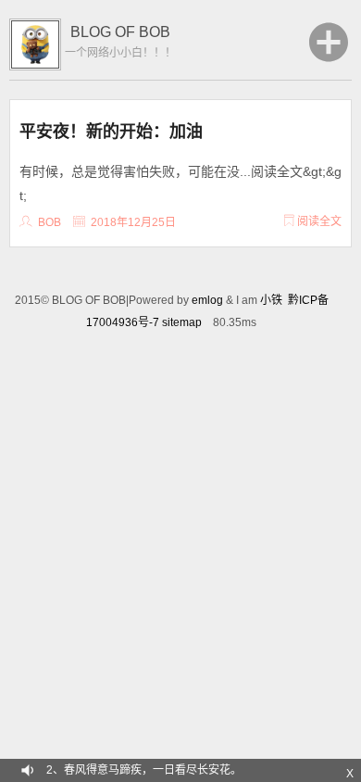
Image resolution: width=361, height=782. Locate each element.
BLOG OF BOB (120, 32)
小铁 (271, 300)
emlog (207, 300)
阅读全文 (318, 221)
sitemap (182, 322)
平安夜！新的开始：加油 (111, 131)
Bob (49, 222)
